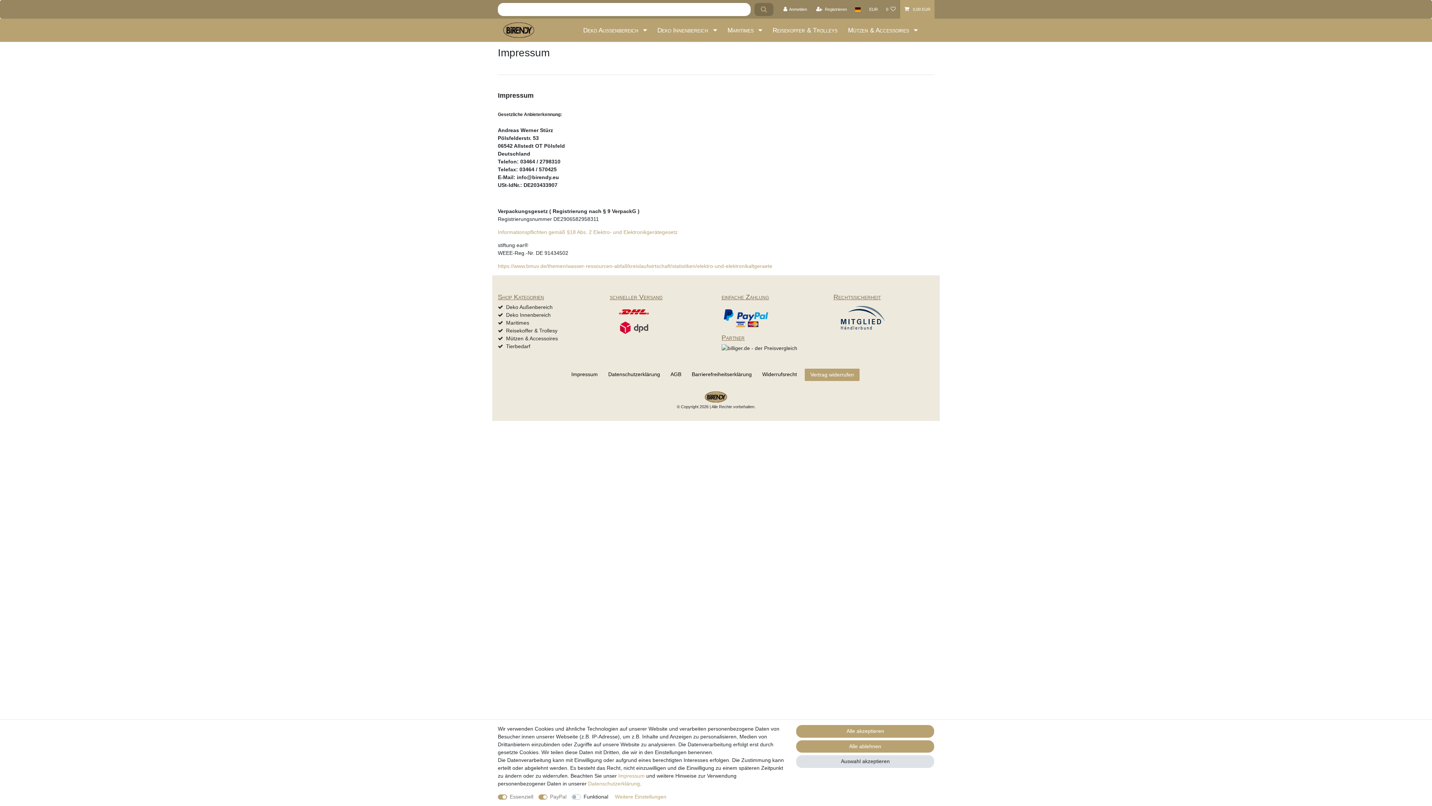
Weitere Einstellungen (640, 797)
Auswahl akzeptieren (865, 761)
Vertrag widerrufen (832, 375)
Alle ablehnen (865, 746)
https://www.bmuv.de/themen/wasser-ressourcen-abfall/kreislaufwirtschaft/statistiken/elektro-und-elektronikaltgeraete (635, 266)
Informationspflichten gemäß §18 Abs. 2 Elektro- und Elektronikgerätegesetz (588, 232)
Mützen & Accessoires (879, 30)
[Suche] (763, 9)
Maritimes (742, 30)
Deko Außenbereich (611, 30)
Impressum (584, 374)
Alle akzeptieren (865, 731)
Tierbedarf (518, 346)
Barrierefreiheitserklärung (722, 374)
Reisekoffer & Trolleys (805, 30)
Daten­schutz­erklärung (634, 374)
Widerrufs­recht (779, 374)
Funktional (596, 797)
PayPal (558, 797)
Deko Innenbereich (683, 30)
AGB (676, 374)
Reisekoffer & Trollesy (532, 331)
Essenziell (521, 797)
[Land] (858, 9)
